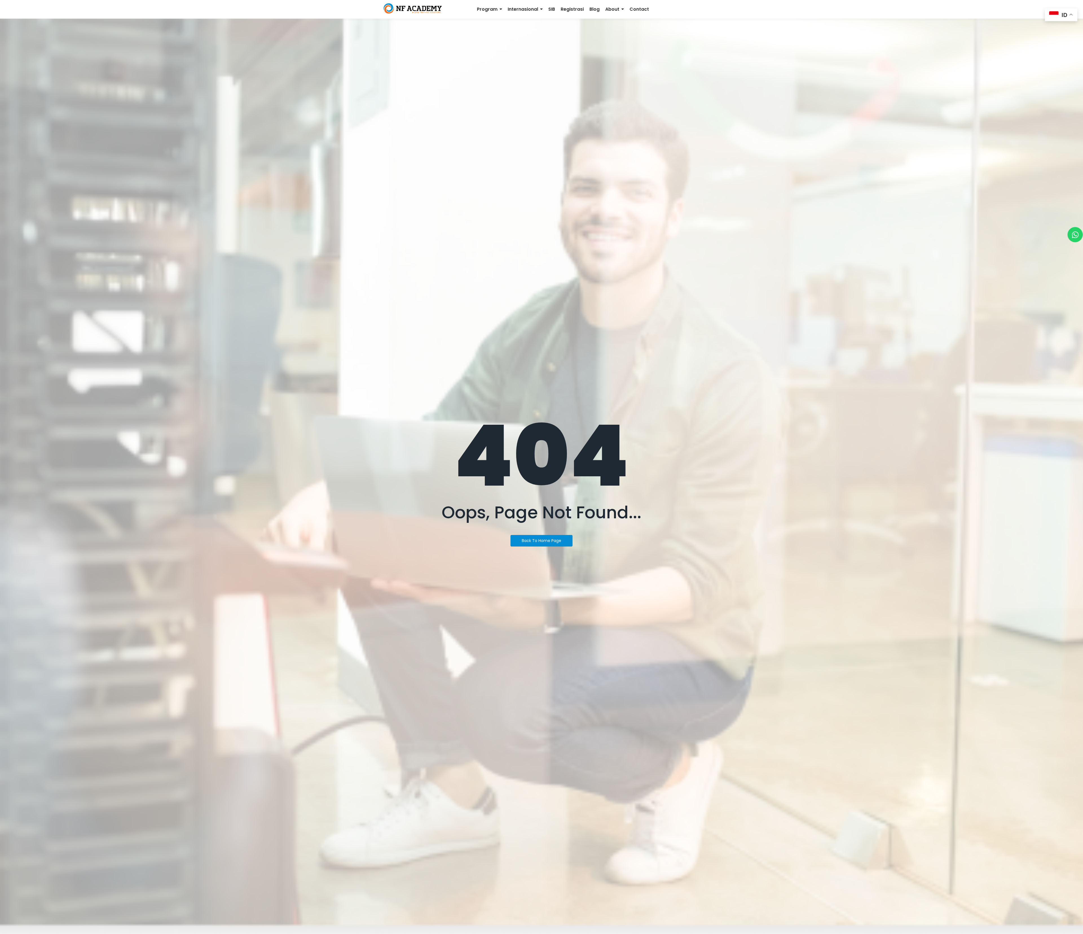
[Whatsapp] (1075, 234)
